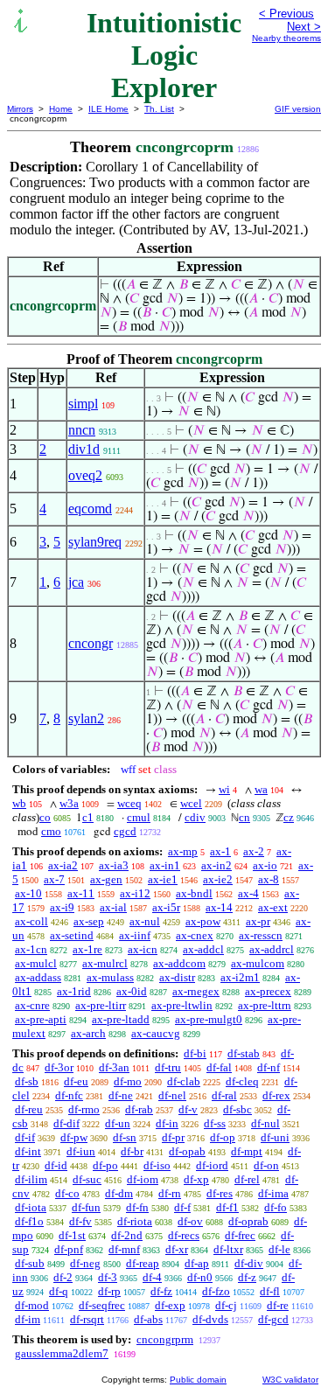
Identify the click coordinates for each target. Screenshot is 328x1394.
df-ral (224, 1095)
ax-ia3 (114, 865)
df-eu (76, 1081)
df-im (27, 1319)
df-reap (142, 1263)
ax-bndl (194, 893)
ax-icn (142, 949)
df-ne (120, 1095)
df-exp (170, 1305)
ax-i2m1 (240, 977)
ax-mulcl (36, 963)
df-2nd (127, 1235)
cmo (51, 831)
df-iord (212, 1165)
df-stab (243, 1053)
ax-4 (248, 893)
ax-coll (31, 921)
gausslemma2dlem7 (61, 1353)
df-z (247, 1277)
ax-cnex (194, 935)
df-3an (114, 1067)
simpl (83, 403)
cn (244, 817)
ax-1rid (74, 991)
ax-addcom (179, 963)
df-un (117, 1123)
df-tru (168, 1067)
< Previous (286, 13)
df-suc (87, 1179)
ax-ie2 (218, 879)
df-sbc (237, 1109)
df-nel (172, 1095)
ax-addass (38, 977)
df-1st (72, 1235)
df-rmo (84, 1109)
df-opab (187, 1151)
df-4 (152, 1277)
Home (61, 109)
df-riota (134, 1221)
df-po (105, 1165)
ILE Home (108, 109)
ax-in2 (216, 865)
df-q (58, 1291)
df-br (132, 1151)
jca (76, 582)
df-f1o (29, 1221)
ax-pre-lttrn (264, 1005)
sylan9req (95, 541)
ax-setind (72, 935)
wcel (191, 803)
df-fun (86, 1207)
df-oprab (248, 1221)
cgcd (125, 831)
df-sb (26, 1081)
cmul (138, 817)
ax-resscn (261, 935)
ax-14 (219, 907)
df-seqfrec (102, 1305)
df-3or (59, 1067)
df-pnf (68, 1249)
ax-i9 (62, 907)
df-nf (268, 1067)
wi (224, 789)
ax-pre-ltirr (100, 1005)
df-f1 (227, 1207)
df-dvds (210, 1319)
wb (19, 803)
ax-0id (131, 991)
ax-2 (253, 851)
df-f (182, 1207)
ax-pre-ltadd (121, 1019)
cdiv (195, 817)
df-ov (190, 1221)
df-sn (124, 1137)
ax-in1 (165, 865)
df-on (266, 1165)
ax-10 (28, 893)
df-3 (107, 1277)
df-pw (73, 1137)
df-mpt (246, 1151)
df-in (167, 1123)
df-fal (219, 1067)
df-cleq (242, 1081)
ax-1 (220, 851)
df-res (219, 1193)
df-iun (80, 1151)
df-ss (215, 1123)
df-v (188, 1109)
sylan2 (86, 718)
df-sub (30, 1263)
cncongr (90, 643)
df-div (248, 1263)
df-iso (157, 1165)
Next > (304, 26)
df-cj (226, 1305)
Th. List (159, 109)
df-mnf (124, 1249)
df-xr (176, 1249)
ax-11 (80, 893)
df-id (56, 1165)
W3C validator (290, 1379)
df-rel (247, 1179)
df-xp (196, 1179)
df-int (28, 1151)
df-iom (142, 1179)
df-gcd (273, 1319)
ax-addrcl (271, 949)
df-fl (270, 1291)
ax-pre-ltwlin (182, 1005)
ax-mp (183, 851)
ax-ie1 (163, 879)
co (45, 817)
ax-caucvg (155, 1033)
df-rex (276, 1095)
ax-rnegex (196, 991)
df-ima (273, 1193)
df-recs (183, 1235)
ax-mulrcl (105, 963)
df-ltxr (228, 1249)
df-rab (139, 1109)
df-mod (32, 1305)
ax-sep (88, 921)
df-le (279, 1249)
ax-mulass (110, 977)
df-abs (148, 1319)
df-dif (66, 1123)
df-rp (109, 1291)
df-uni (275, 1137)
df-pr (173, 1137)
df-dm (119, 1193)
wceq (129, 803)
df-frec (240, 1235)
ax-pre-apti (40, 1019)
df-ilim (31, 1179)
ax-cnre (32, 1005)
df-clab (183, 1081)
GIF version (298, 109)
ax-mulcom (257, 963)
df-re (278, 1305)
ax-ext (273, 907)
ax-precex (268, 991)
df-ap (197, 1263)
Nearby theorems (286, 38)
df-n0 (200, 1277)
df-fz (161, 1291)
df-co (67, 1193)
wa (261, 789)
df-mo (128, 1081)
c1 (88, 817)
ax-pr (258, 921)
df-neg (85, 1263)
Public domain (198, 1379)
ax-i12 (135, 893)
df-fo (275, 1207)
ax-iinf (134, 935)
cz (288, 817)
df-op (222, 1137)
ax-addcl (203, 949)
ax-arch (88, 1033)
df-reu (29, 1109)
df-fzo (216, 1291)
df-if (25, 1137)
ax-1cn (31, 949)
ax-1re (87, 949)
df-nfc (69, 1095)
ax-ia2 (63, 865)
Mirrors (20, 109)
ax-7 (54, 879)
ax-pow (202, 921)
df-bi (195, 1053)
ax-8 (268, 879)
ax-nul (144, 921)
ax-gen (106, 879)
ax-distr (177, 977)
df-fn (137, 1207)
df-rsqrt (87, 1319)
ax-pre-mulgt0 (208, 1019)
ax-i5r (166, 907)
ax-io (265, 865)
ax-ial (113, 907)
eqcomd (90, 508)
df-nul (265, 1123)
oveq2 (85, 475)
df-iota (30, 1207)
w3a (69, 803)
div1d (84, 449)
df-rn (169, 1193)
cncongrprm (164, 1339)
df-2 (63, 1277)
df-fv (80, 1221)
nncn (81, 429)
